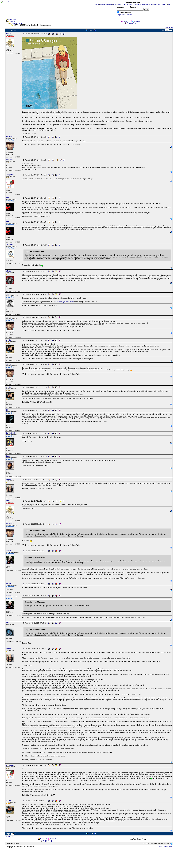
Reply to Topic (132, 23)
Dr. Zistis (9, 245)
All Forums (12, 19)
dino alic (9, 160)
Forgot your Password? (125, 15)
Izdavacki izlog (17, 23)
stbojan (9, 271)
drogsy (8, 550)
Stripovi (12, 21)
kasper (8, 583)
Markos (8, 33)
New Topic (127, 21)
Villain (8, 340)
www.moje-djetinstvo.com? (64, 302)
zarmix (8, 479)
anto (7, 198)
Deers (8, 456)
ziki (7, 623)
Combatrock (10, 433)
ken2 (7, 294)
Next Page (169, 27)
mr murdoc (10, 137)
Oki (7, 410)
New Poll (137, 21)
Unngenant (10, 174)
